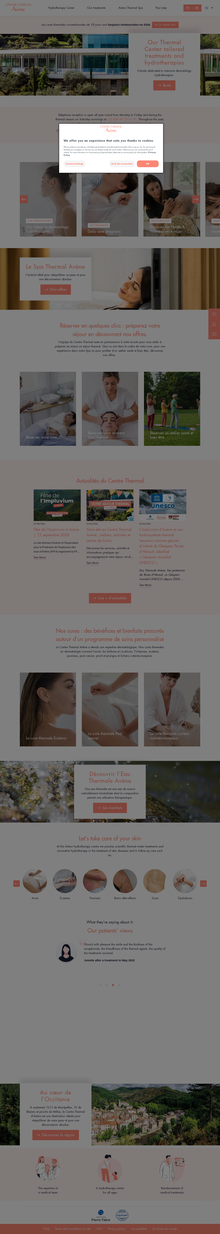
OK (147, 164)
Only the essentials (122, 164)
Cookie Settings (74, 164)
